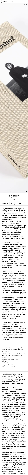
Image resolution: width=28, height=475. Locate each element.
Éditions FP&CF (9, 2)
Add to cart (21, 204)
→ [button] (3, 192)
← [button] (1, 192)
